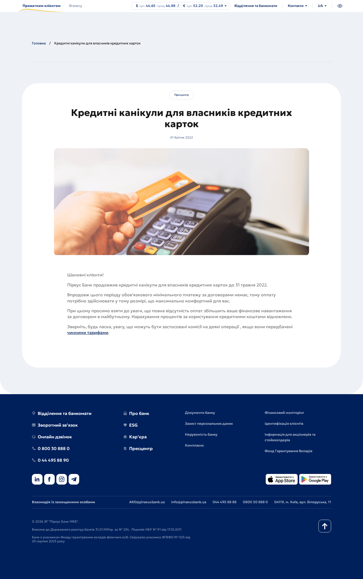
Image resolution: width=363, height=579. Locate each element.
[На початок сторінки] (324, 526)
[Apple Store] (282, 479)
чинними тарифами (87, 332)
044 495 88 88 (225, 502)
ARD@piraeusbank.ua (147, 502)
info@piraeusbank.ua (188, 502)
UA (320, 5)
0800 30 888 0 (255, 502)
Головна (39, 43)
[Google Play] (315, 479)
